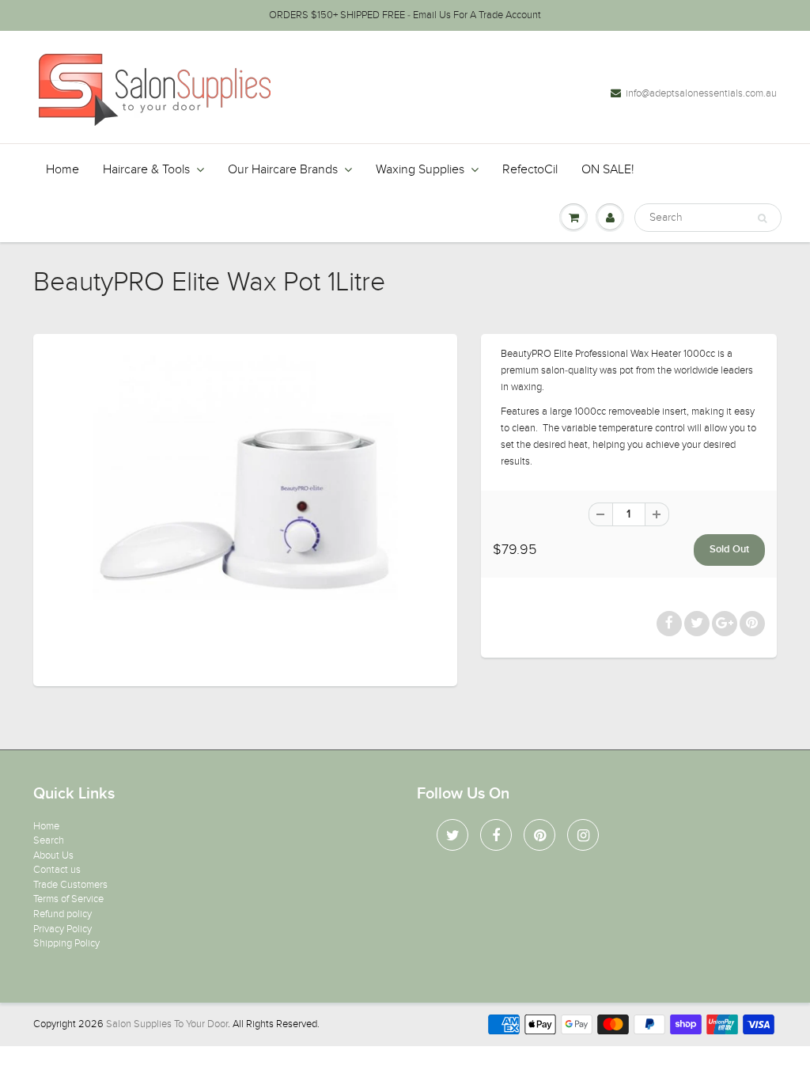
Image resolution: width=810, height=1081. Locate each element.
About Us (53, 855)
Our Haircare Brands (283, 169)
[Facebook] (496, 835)
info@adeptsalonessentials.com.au (701, 93)
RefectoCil (530, 169)
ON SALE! (607, 169)
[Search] (762, 218)
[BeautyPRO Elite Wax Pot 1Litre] (245, 508)
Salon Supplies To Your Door (167, 1024)
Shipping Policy (66, 943)
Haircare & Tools (146, 169)
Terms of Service (68, 899)
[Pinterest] (539, 835)
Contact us (57, 869)
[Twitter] (452, 835)
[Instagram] (583, 835)
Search (48, 840)
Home (62, 169)
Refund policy (62, 914)
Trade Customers (70, 884)
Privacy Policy (62, 929)
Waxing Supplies (420, 169)
